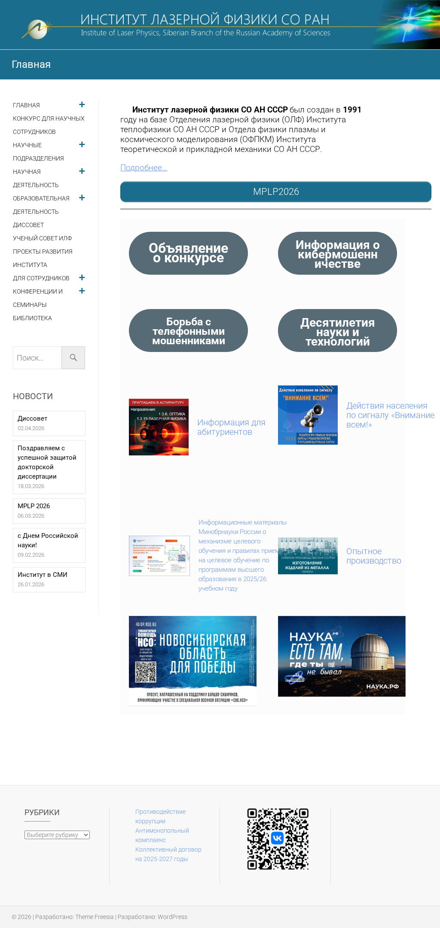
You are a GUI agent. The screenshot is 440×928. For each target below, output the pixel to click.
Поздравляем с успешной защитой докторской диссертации (47, 462)
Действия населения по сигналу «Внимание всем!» (390, 415)
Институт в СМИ (42, 575)
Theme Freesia (94, 916)
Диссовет (28, 225)
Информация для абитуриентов (231, 427)
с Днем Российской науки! (48, 540)
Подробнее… (143, 168)
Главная (26, 105)
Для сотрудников (41, 278)
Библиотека (32, 318)
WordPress (172, 916)
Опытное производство (373, 556)
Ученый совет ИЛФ (42, 238)
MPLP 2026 (34, 506)
